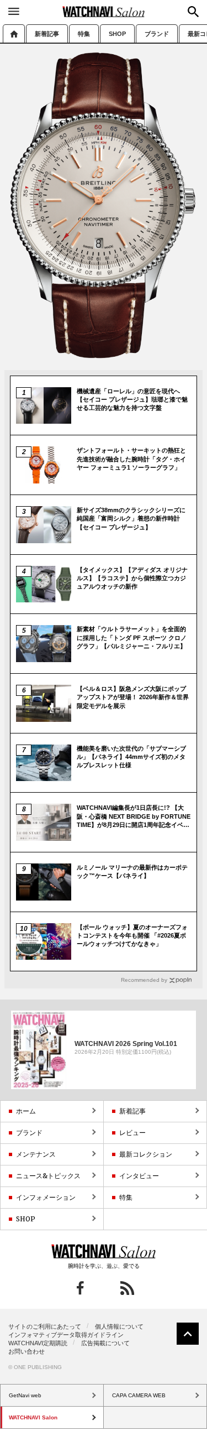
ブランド (157, 33)
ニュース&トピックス (48, 1176)
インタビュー (139, 1176)
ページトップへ (188, 1334)
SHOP (117, 33)
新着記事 (47, 33)
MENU (13, 11)
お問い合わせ (26, 1351)
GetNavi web (103, 1251)
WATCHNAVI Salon (103, 11)
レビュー (132, 1132)
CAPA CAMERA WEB (139, 1395)
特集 (84, 33)
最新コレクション (145, 1154)
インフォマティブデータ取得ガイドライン (66, 1334)
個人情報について (119, 1326)
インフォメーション (46, 1197)
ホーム (14, 33)
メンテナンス (36, 1154)
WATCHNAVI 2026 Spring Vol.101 (126, 1044)
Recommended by (144, 980)
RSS (127, 1288)
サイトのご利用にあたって (44, 1326)
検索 (193, 11)
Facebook (80, 1288)
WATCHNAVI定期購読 (37, 1343)
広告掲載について (105, 1343)
